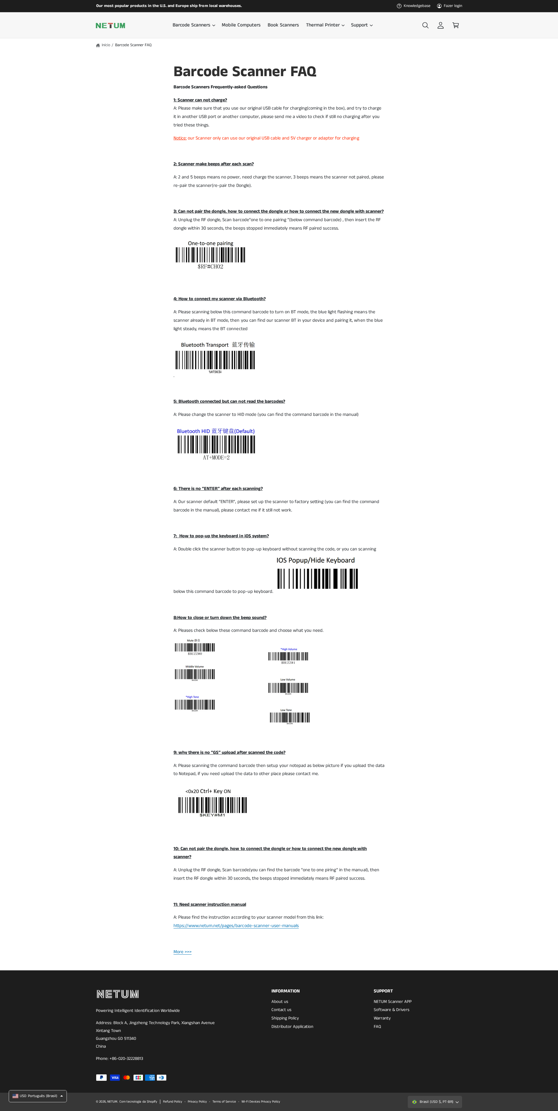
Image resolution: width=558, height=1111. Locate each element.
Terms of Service (224, 1101)
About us (279, 1002)
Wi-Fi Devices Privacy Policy (261, 1101)
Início (106, 45)
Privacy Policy (197, 1101)
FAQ (377, 1027)
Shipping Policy (285, 1018)
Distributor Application (292, 1027)
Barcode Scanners (191, 25)
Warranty (382, 1018)
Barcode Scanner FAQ (133, 45)
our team (193, 6)
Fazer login (453, 6)
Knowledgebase (417, 6)
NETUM (112, 1101)
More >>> (183, 952)
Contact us (281, 1010)
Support (359, 25)
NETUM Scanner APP (393, 1002)
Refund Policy (172, 1101)
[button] (193, 25)
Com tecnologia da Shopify (138, 1101)
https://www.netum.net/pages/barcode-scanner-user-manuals (236, 925)
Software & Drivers (391, 1010)
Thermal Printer (323, 25)
